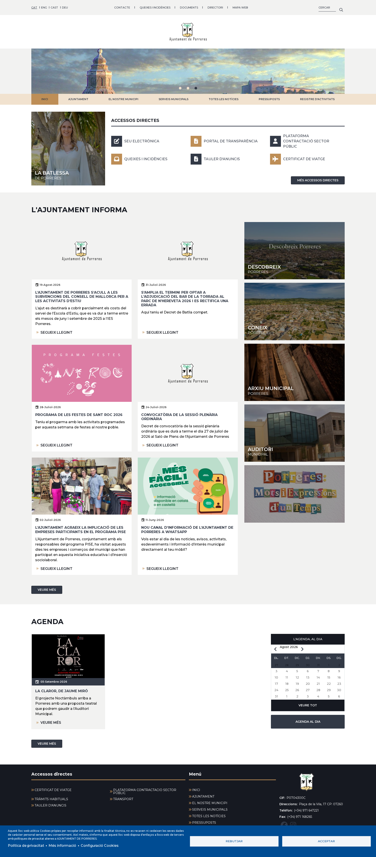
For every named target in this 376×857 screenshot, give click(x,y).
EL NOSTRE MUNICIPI (123, 99)
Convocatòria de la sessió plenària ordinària (179, 417)
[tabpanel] (188, 71)
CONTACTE (122, 7)
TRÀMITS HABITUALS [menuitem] (51, 799)
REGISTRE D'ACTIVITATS (317, 99)
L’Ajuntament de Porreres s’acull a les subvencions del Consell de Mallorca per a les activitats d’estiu (81, 296)
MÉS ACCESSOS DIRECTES (317, 180)
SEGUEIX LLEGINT (56, 332)
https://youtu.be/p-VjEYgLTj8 (294, 493)
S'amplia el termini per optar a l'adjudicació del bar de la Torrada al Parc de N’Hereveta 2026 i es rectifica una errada (184, 298)
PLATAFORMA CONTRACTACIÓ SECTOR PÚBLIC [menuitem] (144, 791)
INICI (44, 99)
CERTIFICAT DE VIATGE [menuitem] (53, 789)
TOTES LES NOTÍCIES (223, 99)
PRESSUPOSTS (269, 99)
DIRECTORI (215, 7)
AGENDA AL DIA (307, 722)
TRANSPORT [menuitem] (123, 799)
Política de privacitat (26, 846)
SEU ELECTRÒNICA (141, 141)
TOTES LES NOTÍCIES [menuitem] (209, 816)
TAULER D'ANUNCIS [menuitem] (50, 805)
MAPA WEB (240, 7)
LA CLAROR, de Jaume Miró (61, 691)
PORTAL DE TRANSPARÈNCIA (231, 141)
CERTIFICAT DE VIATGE (304, 159)
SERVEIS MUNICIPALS (173, 99)
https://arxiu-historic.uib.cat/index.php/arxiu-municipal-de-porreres (294, 372)
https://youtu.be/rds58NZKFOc (294, 311)
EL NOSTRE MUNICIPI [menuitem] (209, 803)
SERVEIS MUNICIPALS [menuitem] (210, 809)
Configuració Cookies (100, 846)
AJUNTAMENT (78, 99)
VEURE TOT (308, 705)
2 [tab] (188, 88)
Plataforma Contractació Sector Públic (306, 141)
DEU (65, 7)
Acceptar (326, 841)
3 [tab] (196, 88)
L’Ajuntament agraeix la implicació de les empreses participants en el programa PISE (80, 529)
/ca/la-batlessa (68, 148)
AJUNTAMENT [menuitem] (203, 796)
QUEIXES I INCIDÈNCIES (155, 7)
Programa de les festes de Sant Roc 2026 (79, 415)
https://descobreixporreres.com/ (294, 250)
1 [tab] (180, 88)
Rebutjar (234, 841)
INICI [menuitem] (196, 789)
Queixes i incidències (145, 159)
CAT (34, 7)
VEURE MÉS (47, 590)
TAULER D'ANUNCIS (222, 159)
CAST (54, 7)
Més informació (62, 846)
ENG (44, 7)
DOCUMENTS (189, 7)
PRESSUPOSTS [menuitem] (204, 822)
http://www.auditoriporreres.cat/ (294, 433)
